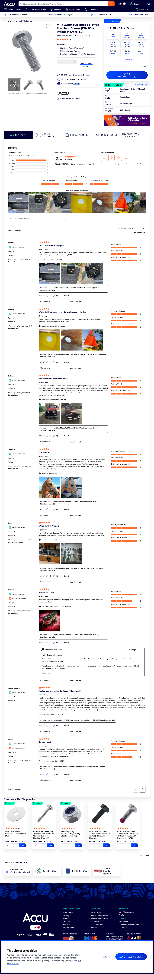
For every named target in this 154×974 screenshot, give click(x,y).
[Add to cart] (22, 845)
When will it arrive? (142, 85)
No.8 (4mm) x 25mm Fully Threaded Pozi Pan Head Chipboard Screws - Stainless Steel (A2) (43, 834)
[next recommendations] (148, 855)
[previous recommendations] (140, 855)
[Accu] (9, 4)
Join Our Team (68, 927)
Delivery (66, 915)
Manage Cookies (97, 924)
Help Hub (66, 921)
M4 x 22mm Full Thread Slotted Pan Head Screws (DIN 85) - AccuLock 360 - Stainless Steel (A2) (127, 834)
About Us (66, 924)
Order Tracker (68, 913)
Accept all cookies (131, 956)
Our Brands (95, 921)
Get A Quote (125, 110)
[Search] (111, 3)
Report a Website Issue (99, 918)
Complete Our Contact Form (129, 924)
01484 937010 (144, 9)
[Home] (35, 917)
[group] (28, 50)
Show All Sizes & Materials (20, 21)
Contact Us (123, 927)
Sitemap (94, 927)
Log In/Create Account (127, 912)
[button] (48, 25)
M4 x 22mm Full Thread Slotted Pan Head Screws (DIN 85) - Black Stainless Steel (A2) (99, 834)
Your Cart (122, 915)
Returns (66, 918)
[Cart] (148, 4)
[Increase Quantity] (109, 66)
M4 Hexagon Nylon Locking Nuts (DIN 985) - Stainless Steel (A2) (71, 833)
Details (86, 75)
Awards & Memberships (99, 915)
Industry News (96, 913)
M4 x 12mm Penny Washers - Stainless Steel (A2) (15, 833)
